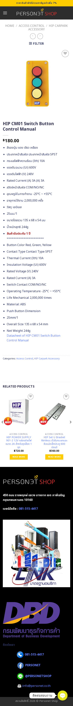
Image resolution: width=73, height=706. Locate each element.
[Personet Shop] (36, 13)
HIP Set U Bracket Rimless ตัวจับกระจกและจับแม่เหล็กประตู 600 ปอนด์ (54, 442)
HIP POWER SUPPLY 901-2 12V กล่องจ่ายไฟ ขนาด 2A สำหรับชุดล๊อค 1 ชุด (19, 442)
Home (9, 26)
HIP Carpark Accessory (47, 359)
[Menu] (5, 12)
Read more (18, 456)
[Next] (70, 429)
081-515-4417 (28, 509)
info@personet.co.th (36, 686)
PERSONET (33, 665)
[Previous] (2, 429)
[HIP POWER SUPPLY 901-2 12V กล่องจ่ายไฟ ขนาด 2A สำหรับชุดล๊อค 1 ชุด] (19, 412)
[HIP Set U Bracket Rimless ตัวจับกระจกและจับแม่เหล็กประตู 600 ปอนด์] (54, 412)
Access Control (32, 26)
